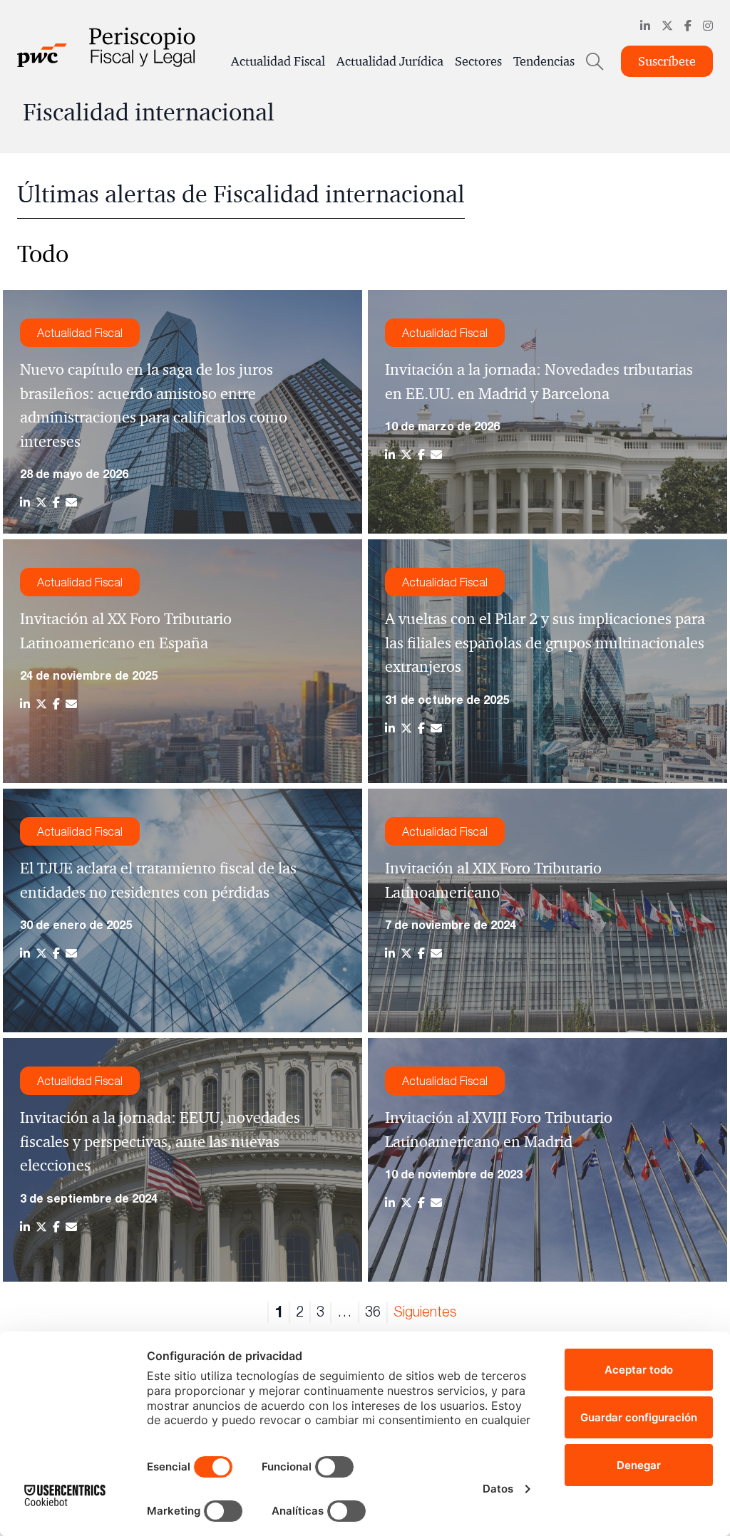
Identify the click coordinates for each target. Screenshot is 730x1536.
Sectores (478, 61)
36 (373, 1311)
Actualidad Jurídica (389, 61)
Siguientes (425, 1311)
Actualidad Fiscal (278, 61)
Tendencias (544, 61)
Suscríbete (667, 61)
